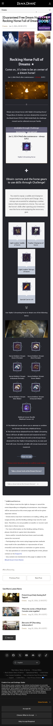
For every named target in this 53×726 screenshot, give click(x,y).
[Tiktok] (46, 655)
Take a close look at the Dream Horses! (21, 484)
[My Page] (49, 3)
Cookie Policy (20, 678)
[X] (20, 655)
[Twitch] (39, 655)
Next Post (38, 578)
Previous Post (14, 578)
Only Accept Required (27, 721)
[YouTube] (26, 655)
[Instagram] (7, 655)
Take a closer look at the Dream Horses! (26, 471)
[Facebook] (13, 655)
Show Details (43, 702)
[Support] (18, 554)
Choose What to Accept (25, 715)
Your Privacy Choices (34, 678)
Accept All (26, 709)
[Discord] (33, 655)
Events (4, 10)
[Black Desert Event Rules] (14, 560)
